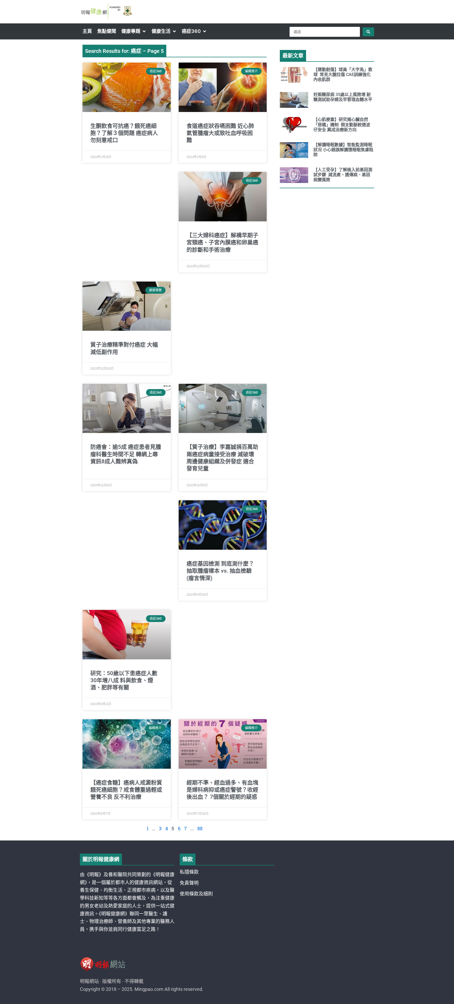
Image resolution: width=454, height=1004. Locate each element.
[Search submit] (368, 31)
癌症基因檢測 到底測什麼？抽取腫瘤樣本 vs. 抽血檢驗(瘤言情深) (220, 570)
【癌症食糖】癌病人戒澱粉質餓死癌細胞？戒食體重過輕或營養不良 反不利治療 (126, 789)
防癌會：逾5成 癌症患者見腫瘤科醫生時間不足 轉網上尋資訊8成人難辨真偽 (125, 454)
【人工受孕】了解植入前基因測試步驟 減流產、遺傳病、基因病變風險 (342, 174)
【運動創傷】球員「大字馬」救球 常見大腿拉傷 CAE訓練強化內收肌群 (342, 74)
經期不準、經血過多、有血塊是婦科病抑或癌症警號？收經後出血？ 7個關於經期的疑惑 (222, 789)
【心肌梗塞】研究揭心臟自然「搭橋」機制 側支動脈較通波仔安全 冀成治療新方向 (341, 124)
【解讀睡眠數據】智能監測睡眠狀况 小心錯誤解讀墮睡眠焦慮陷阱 (343, 149)
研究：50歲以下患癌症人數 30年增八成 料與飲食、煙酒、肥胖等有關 (123, 680)
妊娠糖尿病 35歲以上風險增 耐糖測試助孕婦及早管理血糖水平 (342, 97)
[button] (134, 31)
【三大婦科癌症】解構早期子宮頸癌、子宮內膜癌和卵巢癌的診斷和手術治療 (222, 242)
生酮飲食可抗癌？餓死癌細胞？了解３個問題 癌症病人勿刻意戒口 (124, 133)
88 (200, 828)
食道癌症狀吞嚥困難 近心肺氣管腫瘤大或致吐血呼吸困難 (220, 133)
